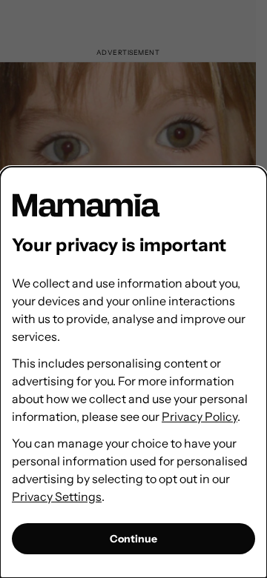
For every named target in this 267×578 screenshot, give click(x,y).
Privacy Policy (199, 416)
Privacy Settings (57, 496)
